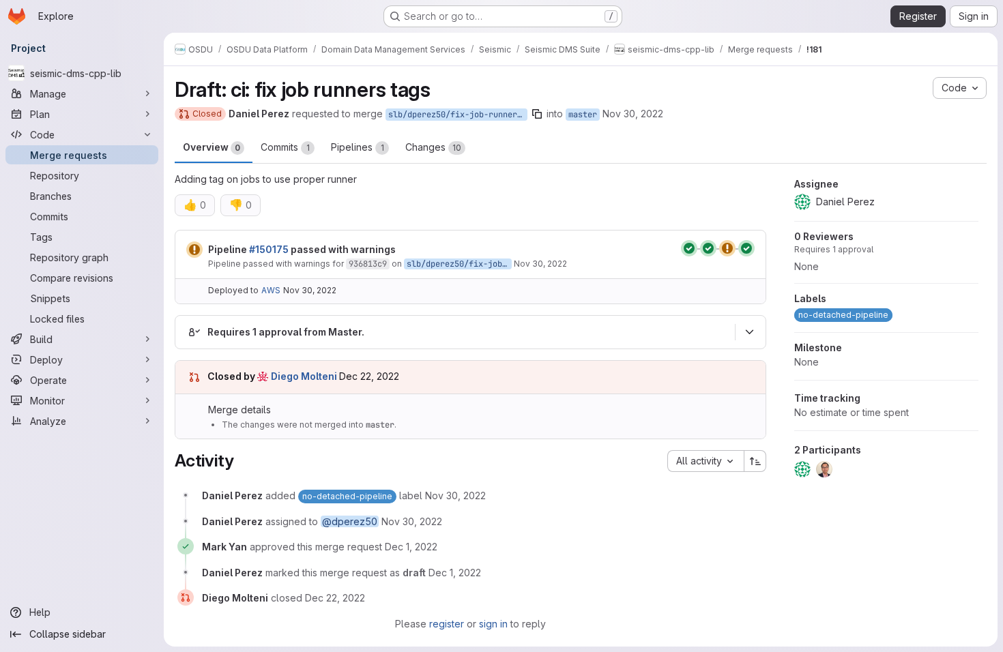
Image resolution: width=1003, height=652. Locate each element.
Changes (433, 147)
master (582, 114)
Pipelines (357, 147)
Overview (211, 147)
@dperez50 (349, 521)
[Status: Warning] (194, 249)
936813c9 (368, 263)
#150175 (269, 249)
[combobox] (705, 461)
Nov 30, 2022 (632, 113)
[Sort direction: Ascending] (755, 461)
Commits (285, 147)
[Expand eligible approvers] (749, 332)
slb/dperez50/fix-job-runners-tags (457, 114)
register (446, 623)
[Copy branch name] (537, 114)
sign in (493, 623)
